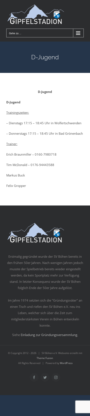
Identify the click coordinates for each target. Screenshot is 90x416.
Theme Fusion (45, 358)
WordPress (66, 363)
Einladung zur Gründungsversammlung (49, 335)
